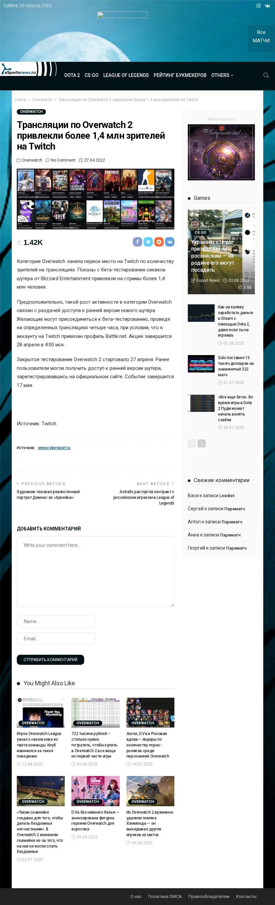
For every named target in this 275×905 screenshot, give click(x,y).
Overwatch (31, 112)
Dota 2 (72, 75)
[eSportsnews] (28, 69)
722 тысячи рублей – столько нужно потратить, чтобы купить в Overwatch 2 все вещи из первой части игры (94, 745)
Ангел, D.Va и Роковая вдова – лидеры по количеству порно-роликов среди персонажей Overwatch (147, 745)
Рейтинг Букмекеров (180, 75)
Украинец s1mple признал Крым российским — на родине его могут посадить (212, 256)
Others (220, 75)
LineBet (226, 495)
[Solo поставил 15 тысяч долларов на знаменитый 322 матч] (201, 364)
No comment (63, 160)
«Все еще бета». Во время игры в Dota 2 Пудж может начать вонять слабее (235, 408)
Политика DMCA (165, 896)
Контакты (246, 896)
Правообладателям (208, 896)
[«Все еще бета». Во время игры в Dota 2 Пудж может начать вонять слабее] (201, 403)
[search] (266, 75)
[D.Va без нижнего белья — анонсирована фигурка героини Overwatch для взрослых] (95, 791)
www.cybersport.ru (54, 447)
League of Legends (126, 75)
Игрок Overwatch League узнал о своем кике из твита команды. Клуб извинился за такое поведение (39, 745)
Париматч (234, 508)
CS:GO (92, 75)
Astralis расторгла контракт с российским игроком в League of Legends (143, 497)
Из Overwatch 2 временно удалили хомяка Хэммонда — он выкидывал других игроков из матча (149, 823)
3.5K (247, 287)
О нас (136, 896)
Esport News (208, 280)
